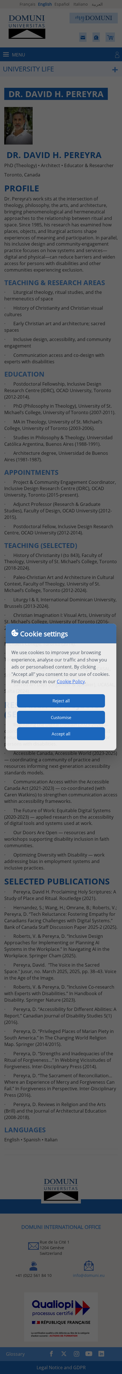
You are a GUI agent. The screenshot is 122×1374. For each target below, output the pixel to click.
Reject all (61, 701)
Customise (61, 717)
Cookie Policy (71, 681)
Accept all (61, 734)
